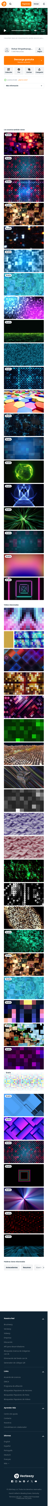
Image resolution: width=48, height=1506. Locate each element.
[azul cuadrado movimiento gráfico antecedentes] (23, 1262)
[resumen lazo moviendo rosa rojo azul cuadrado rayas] (23, 618)
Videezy (7, 1350)
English (7, 1461)
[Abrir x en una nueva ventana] (31, 1501)
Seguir (39, 51)
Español (7, 1465)
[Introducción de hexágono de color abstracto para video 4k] (23, 400)
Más (5, 1483)
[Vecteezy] (3, 3)
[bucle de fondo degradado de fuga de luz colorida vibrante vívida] (23, 564)
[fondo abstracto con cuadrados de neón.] (23, 588)
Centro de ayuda (11, 1433)
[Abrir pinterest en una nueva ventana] (23, 1501)
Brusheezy (8, 1341)
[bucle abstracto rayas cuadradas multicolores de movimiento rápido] (23, 1028)
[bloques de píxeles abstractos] (23, 260)
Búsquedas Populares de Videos (17, 1419)
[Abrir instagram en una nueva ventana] (15, 1501)
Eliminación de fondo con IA (15, 1375)
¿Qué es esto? (23, 80)
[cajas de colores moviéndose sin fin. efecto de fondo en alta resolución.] (23, 307)
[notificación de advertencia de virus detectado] (23, 447)
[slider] (20, 30)
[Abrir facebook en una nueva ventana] (11, 1501)
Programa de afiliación (13, 1403)
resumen (27, 1284)
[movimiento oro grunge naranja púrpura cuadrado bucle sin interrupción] (23, 143)
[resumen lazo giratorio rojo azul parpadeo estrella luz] (23, 1215)
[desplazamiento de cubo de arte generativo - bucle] (23, 424)
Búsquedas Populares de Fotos (16, 1414)
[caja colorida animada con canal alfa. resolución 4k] (23, 1192)
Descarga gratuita (24, 60)
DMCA (6, 1398)
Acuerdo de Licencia (12, 1394)
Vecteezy (7, 1345)
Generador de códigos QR (14, 1379)
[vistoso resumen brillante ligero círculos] (23, 1098)
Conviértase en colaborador (15, 1446)
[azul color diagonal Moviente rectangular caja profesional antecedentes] (23, 1122)
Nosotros (7, 1442)
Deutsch (7, 1474)
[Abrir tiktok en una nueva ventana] (27, 1501)
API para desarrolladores (14, 1363)
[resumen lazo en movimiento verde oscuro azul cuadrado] (23, 958)
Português (8, 1470)
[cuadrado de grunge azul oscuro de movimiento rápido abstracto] (23, 283)
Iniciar (36, 4)
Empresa (7, 1354)
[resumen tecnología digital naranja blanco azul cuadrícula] (23, 236)
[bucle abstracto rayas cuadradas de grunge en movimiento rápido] (23, 213)
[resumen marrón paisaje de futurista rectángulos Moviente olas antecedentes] (23, 770)
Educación (8, 1358)
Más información (12, 85)
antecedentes (12, 1284)
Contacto (7, 1438)
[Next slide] (38, 1284)
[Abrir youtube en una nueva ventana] (35, 1501)
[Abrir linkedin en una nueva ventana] (19, 1501)
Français (7, 1479)
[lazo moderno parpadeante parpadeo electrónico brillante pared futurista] (23, 166)
